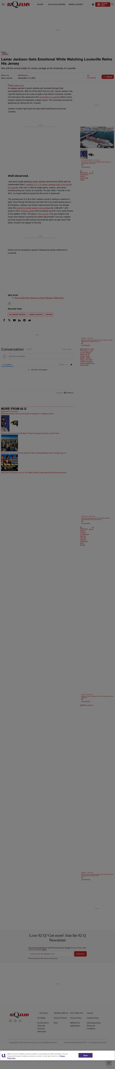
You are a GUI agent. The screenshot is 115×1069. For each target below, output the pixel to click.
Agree (85, 1055)
